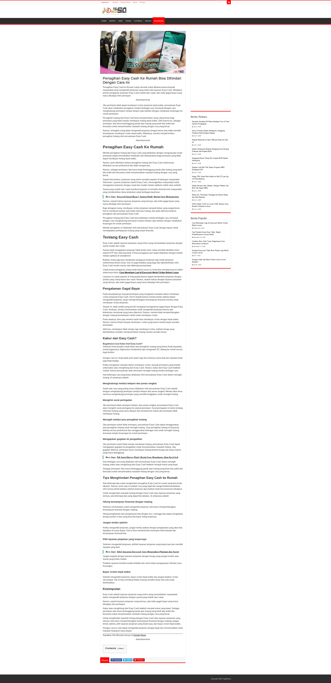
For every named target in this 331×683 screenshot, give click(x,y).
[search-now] (229, 2)
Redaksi (142, 2)
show (120, 648)
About (135, 2)
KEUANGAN (158, 21)
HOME (104, 21)
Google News (139, 635)
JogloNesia (227, 679)
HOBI (120, 21)
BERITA (112, 21)
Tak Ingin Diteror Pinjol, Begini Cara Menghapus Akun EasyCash (147, 457)
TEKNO (128, 21)
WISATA (148, 21)
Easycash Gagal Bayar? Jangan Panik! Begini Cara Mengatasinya (148, 196)
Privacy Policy (125, 2)
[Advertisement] (211, 71)
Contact (115, 2)
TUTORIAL (138, 21)
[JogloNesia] (114, 11)
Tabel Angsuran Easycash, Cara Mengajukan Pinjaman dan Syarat (148, 551)
